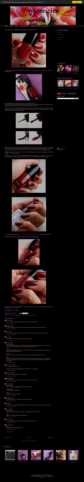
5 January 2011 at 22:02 (10, 370)
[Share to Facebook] (26, 313)
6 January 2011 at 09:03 (10, 381)
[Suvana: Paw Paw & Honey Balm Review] (68, 86)
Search (59, 93)
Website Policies (42, 477)
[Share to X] (25, 313)
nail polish (34, 315)
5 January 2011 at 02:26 (10, 323)
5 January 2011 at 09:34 (10, 334)
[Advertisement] (67, 51)
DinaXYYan (8, 419)
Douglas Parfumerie (12, 307)
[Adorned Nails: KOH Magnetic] (68, 71)
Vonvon (7, 331)
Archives (64, 93)
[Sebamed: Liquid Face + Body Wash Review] (60, 86)
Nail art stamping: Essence (26, 315)
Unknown (8, 320)
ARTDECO (14, 310)
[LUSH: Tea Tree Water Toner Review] (48, 459)
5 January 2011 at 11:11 (10, 340)
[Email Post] (20, 313)
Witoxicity (11, 313)
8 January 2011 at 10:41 (10, 429)
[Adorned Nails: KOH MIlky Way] (60, 71)
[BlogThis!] (23, 313)
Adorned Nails (10, 315)
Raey (7, 403)
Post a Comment (9, 431)
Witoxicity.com (43, 476)
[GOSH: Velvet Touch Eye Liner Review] (10, 459)
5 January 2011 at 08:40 (10, 329)
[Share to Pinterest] (27, 313)
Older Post (50, 437)
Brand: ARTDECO (17, 315)
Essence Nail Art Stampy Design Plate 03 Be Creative (29, 234)
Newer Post (7, 437)
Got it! (77, 2)
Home (29, 437)
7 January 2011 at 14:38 (10, 422)
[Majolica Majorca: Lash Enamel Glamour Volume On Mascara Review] (23, 459)
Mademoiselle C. (9, 364)
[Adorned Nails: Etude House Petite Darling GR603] (61, 459)
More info (44, 2)
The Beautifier (9, 372)
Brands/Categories (72, 93)
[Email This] (22, 313)
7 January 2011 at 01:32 (10, 401)
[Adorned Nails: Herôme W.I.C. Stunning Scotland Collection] (75, 71)
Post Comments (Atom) (31, 440)
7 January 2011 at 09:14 (10, 406)
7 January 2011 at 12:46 (10, 416)
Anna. (7, 337)
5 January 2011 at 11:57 (10, 362)
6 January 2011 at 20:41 (10, 395)
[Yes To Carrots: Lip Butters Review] (75, 86)
